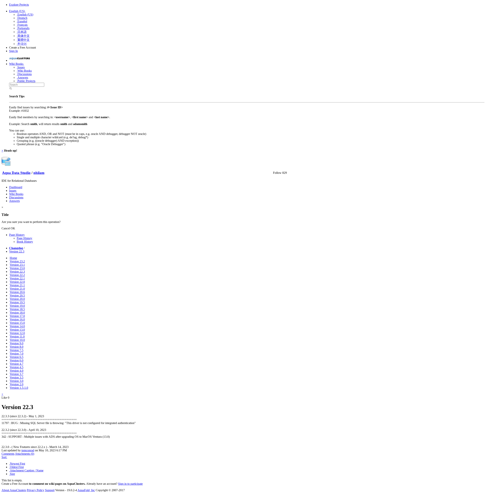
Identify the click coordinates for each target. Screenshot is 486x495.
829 (284, 172)
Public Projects (26, 81)
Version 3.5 (16, 377)
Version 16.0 (17, 319)
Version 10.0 (17, 340)
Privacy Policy (35, 490)
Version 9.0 (16, 343)
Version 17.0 (17, 316)
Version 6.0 (16, 360)
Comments (8, 453)
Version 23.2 (17, 261)
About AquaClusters (14, 490)
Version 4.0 (16, 370)
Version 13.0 (17, 329)
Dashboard (15, 187)
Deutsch (22, 18)
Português (23, 28)
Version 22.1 (17, 278)
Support (49, 490)
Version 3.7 (16, 374)
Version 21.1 (17, 285)
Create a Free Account (22, 47)
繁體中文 (23, 39)
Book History (25, 241)
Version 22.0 (17, 281)
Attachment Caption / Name (26, 470)
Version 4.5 (16, 367)
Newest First (17, 463)
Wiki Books (24, 70)
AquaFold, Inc (86, 490)
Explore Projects (19, 4)
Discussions (24, 74)
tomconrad (27, 450)
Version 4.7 (16, 363)
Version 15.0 (17, 322)
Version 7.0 (16, 353)
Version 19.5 (17, 302)
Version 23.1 (17, 264)
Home (13, 258)
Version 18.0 (17, 312)
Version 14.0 (17, 326)
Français (22, 24)
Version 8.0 (16, 346)
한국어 (22, 43)
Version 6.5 (16, 357)
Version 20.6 (17, 292)
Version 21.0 (17, 288)
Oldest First (16, 467)
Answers (22, 77)
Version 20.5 (17, 295)
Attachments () (24, 453)
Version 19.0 (17, 305)
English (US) (17, 11)
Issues (21, 67)
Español (22, 21)
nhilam (38, 173)
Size (12, 473)
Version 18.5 (17, 309)
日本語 (22, 31)
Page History (17, 234)
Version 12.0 (17, 333)
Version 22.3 (16, 251)
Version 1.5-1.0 (19, 387)
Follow (277, 172)
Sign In (13, 51)
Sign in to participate (130, 483)
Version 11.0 (17, 336)
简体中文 (23, 35)
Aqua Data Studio (16, 173)
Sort (4, 457)
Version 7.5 (16, 350)
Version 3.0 (16, 380)
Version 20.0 (17, 299)
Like (4, 397)
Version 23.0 (17, 268)
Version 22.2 (17, 275)
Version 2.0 (16, 384)
